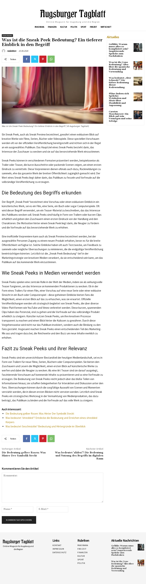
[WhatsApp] (51, 59)
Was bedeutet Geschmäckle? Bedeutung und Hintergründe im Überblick (45, 426)
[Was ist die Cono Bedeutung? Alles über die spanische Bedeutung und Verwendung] (138, 65)
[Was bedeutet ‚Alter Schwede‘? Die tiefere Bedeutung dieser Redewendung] (138, 81)
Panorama (7, 35)
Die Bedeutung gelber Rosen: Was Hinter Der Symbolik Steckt (40, 413)
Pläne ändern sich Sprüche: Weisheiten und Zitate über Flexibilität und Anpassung (119, 99)
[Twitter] (34, 59)
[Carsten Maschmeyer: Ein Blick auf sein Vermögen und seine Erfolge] (138, 114)
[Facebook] (26, 59)
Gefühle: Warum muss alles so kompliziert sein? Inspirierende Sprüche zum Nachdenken (118, 50)
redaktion (11, 50)
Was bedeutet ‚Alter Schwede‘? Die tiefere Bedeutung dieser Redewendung (120, 83)
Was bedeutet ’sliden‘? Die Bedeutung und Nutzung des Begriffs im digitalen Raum (79, 455)
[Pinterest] (42, 59)
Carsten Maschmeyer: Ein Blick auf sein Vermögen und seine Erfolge (120, 116)
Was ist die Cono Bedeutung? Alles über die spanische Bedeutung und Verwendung (119, 67)
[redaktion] (4, 51)
